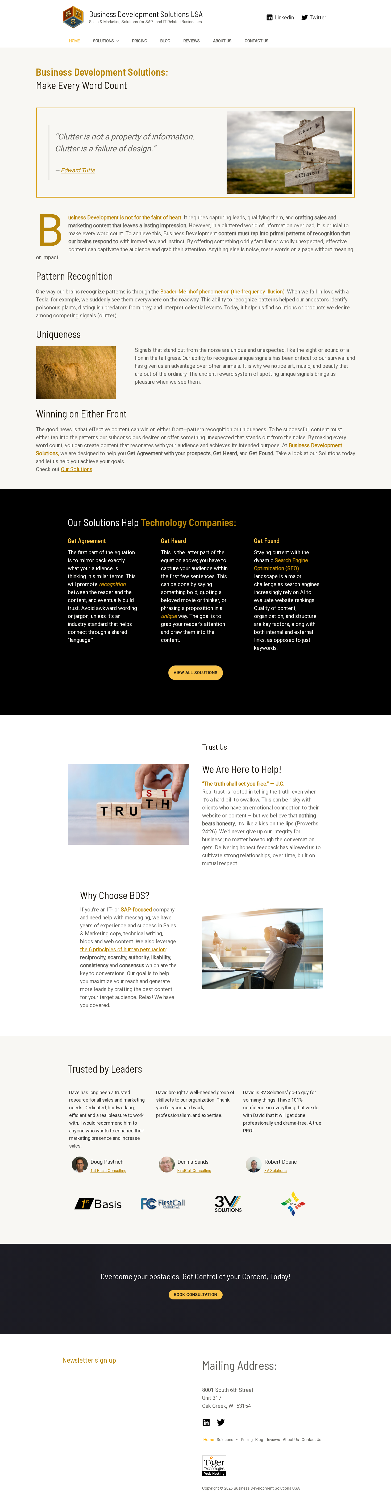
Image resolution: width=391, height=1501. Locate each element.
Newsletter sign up (89, 1359)
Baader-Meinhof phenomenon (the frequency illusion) (222, 291)
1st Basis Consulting (108, 1170)
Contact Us (256, 41)
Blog (165, 41)
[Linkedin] (206, 1422)
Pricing (139, 41)
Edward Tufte (78, 170)
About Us (222, 41)
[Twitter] (221, 1422)
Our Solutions (76, 469)
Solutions (103, 41)
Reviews (192, 41)
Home (74, 41)
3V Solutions (275, 1170)
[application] (116, 41)
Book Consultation (195, 1294)
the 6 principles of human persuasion (123, 949)
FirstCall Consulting (194, 1170)
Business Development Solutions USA (146, 14)
